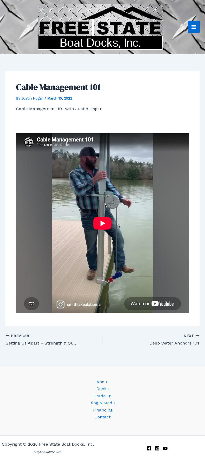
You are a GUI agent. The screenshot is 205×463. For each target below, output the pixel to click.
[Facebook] (149, 448)
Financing (103, 410)
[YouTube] (165, 448)
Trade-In (103, 395)
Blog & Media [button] (102, 402)
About (102, 381)
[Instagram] (157, 448)
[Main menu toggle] (194, 27)
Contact (102, 417)
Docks (102, 388)
